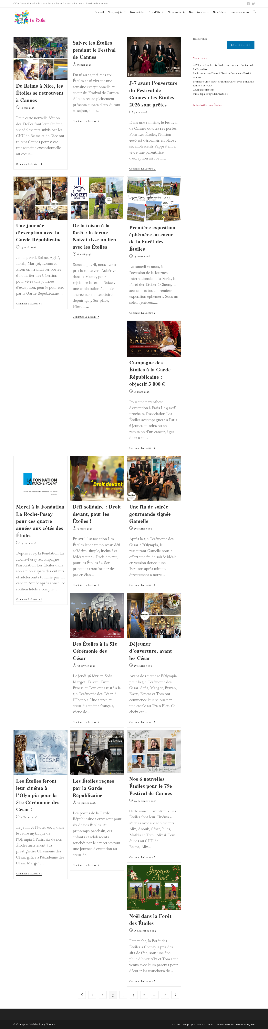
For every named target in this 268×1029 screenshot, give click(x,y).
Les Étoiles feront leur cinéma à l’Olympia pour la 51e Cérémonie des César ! (37, 795)
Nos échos (219, 12)
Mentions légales (245, 1024)
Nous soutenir (176, 12)
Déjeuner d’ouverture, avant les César (150, 651)
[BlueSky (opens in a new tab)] (253, 4)
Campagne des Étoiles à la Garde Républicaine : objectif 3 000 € (150, 373)
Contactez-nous (239, 12)
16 (165, 994)
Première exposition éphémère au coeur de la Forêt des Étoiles (152, 238)
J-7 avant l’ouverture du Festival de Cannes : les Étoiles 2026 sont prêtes (153, 93)
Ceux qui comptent (203, 89)
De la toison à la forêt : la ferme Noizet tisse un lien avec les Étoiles (94, 236)
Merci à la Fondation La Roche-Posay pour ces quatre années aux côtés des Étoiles (40, 521)
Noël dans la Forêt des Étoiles (150, 919)
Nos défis (154, 12)
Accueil (99, 12)
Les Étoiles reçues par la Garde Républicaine (93, 788)
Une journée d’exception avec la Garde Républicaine (39, 232)
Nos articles (137, 12)
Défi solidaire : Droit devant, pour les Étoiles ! (97, 514)
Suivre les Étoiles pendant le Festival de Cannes (94, 50)
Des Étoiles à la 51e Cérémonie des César (95, 651)
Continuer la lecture (29, 164)
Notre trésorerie (199, 12)
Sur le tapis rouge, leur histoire (210, 93)
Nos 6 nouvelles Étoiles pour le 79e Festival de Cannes (150, 786)
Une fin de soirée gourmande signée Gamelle (150, 514)
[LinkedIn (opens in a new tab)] (248, 4)
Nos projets (115, 12)
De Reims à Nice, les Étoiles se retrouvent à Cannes (40, 93)
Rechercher (200, 38)
